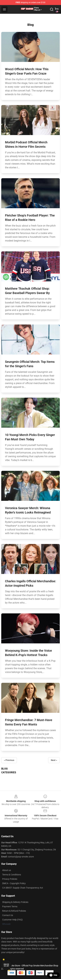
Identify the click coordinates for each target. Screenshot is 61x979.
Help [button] (55, 975)
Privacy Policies (9, 879)
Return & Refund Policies (14, 911)
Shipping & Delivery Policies (15, 902)
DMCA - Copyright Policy (14, 883)
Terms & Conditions (11, 874)
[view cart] (56, 9)
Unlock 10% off (6, 965)
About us (6, 870)
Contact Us (7, 915)
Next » (54, 760)
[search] (51, 9)
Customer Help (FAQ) (12, 919)
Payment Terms (9, 906)
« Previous (9, 760)
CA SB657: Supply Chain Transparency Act (22, 887)
